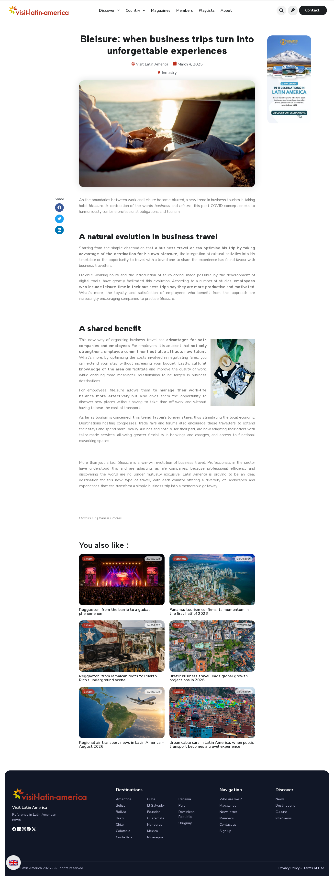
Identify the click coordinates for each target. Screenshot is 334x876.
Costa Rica (124, 837)
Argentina (123, 799)
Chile (120, 824)
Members (184, 10)
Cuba (151, 799)
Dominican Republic (186, 814)
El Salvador (156, 805)
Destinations (285, 805)
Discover (107, 10)
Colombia (123, 831)
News (280, 799)
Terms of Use (313, 868)
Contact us (228, 824)
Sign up (225, 831)
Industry (169, 72)
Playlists (207, 10)
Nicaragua (155, 837)
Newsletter (228, 812)
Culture (281, 812)
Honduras (154, 824)
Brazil (120, 818)
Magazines (160, 10)
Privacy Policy (289, 868)
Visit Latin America (29, 807)
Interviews (284, 818)
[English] (13, 862)
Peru (182, 805)
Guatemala (155, 818)
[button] (281, 10)
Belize (120, 805)
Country (133, 10)
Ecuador (153, 812)
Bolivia (121, 812)
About (226, 10)
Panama (184, 799)
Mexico (152, 831)
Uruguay (185, 823)
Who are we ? (231, 799)
